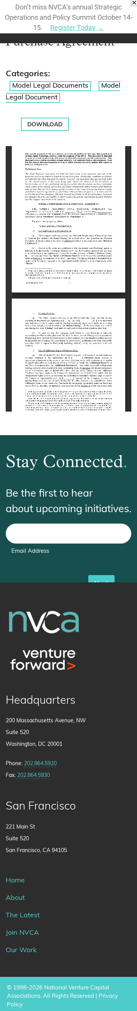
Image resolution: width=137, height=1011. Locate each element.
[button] (134, 2)
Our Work (21, 950)
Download (44, 125)
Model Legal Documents (50, 86)
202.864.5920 (40, 764)
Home (15, 880)
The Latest (23, 915)
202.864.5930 (33, 775)
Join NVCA (22, 933)
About (15, 898)
